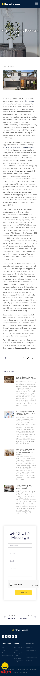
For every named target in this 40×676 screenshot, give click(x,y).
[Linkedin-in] (16, 636)
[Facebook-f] (9, 636)
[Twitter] (6, 636)
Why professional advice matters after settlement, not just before (25, 413)
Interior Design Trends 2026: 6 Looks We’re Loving (26, 378)
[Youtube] (13, 636)
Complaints (33, 669)
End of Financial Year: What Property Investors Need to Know (25, 486)
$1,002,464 (29, 101)
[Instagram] (3, 636)
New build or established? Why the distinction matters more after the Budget (26, 451)
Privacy (27, 669)
